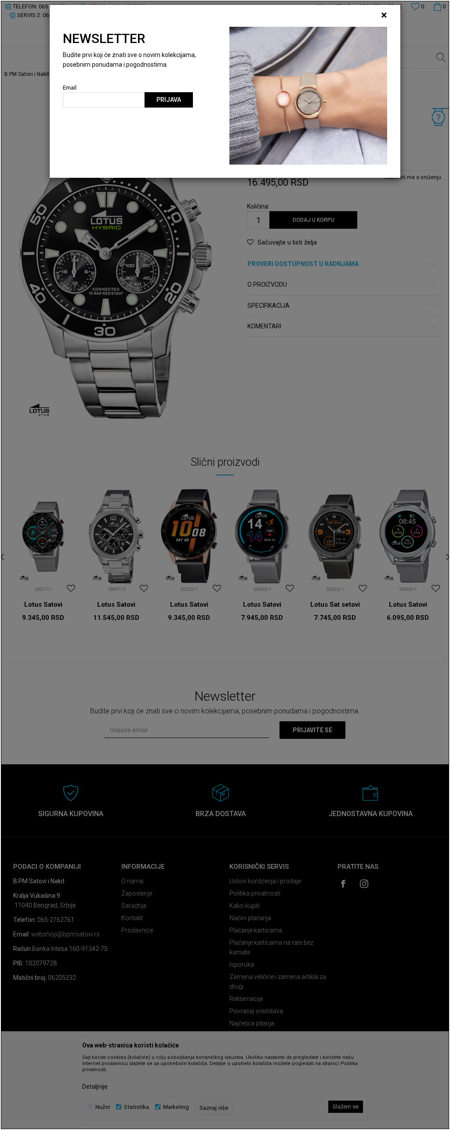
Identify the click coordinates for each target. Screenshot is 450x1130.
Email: (70, 87)
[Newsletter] (308, 95)
